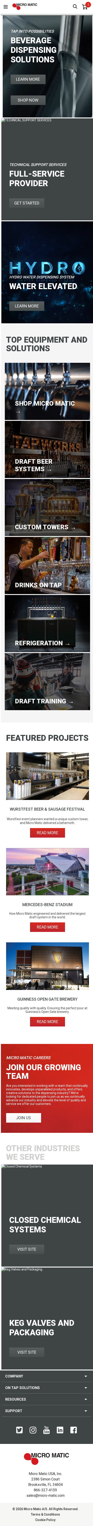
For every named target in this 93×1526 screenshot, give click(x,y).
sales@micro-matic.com (45, 1495)
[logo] (24, 6)
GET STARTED (26, 203)
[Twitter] (19, 1432)
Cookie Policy (45, 1520)
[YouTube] (46, 1433)
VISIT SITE (26, 1249)
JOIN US (23, 1117)
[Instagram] (33, 1432)
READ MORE (47, 832)
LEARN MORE (28, 79)
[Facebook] (73, 1432)
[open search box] (75, 7)
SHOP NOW (28, 100)
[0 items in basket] (85, 7)
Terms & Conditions (45, 1514)
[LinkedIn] (60, 1432)
